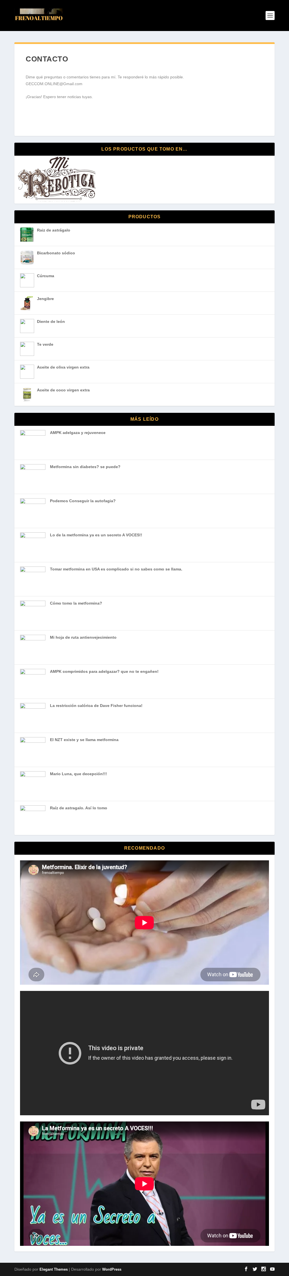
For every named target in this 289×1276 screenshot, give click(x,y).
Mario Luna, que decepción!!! (78, 774)
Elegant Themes (54, 1269)
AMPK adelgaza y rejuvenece (78, 432)
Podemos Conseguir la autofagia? (83, 501)
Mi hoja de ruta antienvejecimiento (83, 637)
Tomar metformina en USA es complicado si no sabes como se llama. (116, 569)
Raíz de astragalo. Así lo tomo (78, 808)
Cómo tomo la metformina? (76, 603)
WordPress (111, 1269)
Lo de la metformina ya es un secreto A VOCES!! (96, 535)
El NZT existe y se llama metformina (84, 739)
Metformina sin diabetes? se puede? (85, 466)
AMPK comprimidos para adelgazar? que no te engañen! (104, 671)
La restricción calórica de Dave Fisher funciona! (96, 705)
